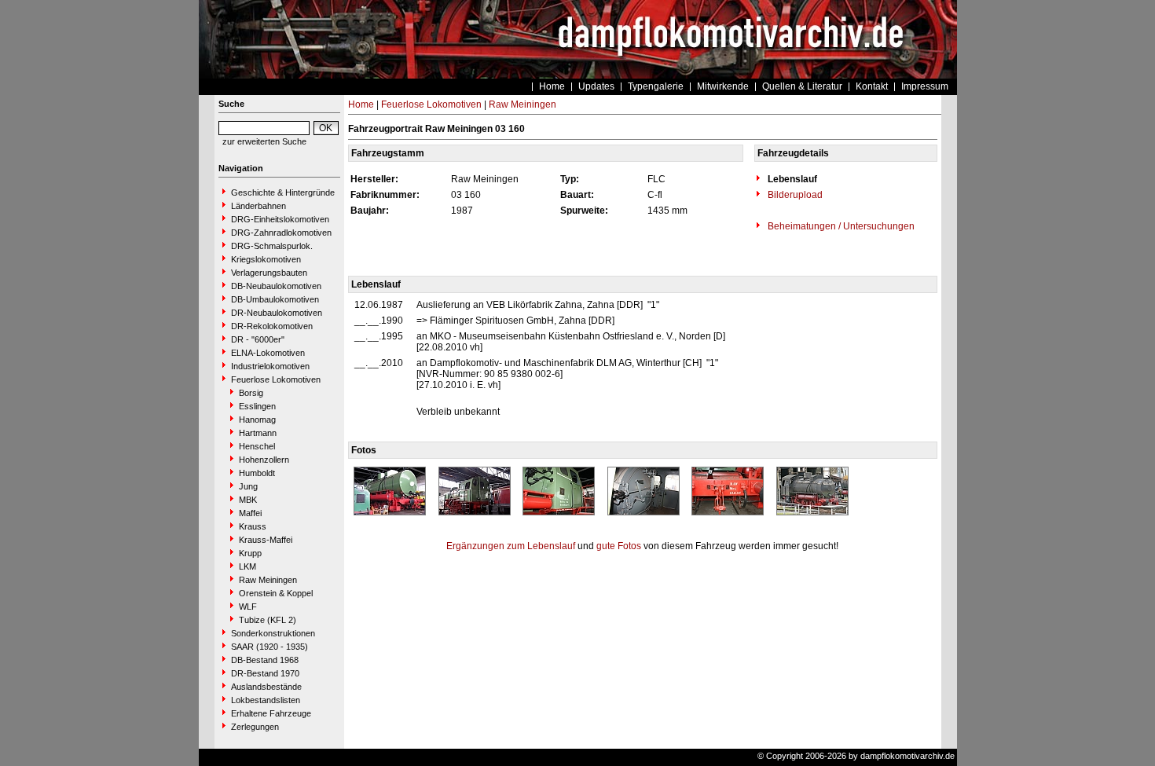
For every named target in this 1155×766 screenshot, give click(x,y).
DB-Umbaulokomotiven (275, 299)
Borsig (251, 393)
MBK (248, 499)
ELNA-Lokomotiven (268, 352)
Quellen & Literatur (802, 86)
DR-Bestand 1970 (265, 673)
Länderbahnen (258, 206)
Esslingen (257, 406)
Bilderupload (794, 194)
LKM (247, 566)
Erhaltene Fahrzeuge (271, 713)
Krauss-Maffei (265, 539)
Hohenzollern (264, 459)
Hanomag (257, 419)
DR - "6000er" (257, 339)
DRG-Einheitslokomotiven (280, 219)
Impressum (924, 86)
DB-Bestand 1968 (265, 660)
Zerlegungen (255, 726)
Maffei (250, 513)
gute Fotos (618, 546)
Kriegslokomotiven (266, 259)
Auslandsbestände (266, 686)
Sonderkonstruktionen (273, 633)
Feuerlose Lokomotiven (276, 379)
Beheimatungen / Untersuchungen (840, 226)
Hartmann (258, 433)
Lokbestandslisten (265, 700)
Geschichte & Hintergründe (283, 192)
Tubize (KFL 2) (267, 620)
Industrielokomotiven (270, 366)
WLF (248, 606)
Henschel (257, 446)
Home (552, 86)
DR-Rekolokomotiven (272, 326)
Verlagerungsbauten (269, 272)
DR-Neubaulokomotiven (276, 312)
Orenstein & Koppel (276, 593)
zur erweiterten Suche (264, 141)
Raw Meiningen (268, 580)
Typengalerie (656, 86)
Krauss (252, 526)
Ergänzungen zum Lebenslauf (510, 546)
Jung (248, 486)
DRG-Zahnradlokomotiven (281, 232)
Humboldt (257, 473)
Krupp (250, 553)
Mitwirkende (723, 86)
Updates (596, 86)
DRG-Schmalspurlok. (272, 246)
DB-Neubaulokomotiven (276, 286)
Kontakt (872, 86)
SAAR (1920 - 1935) (269, 646)
